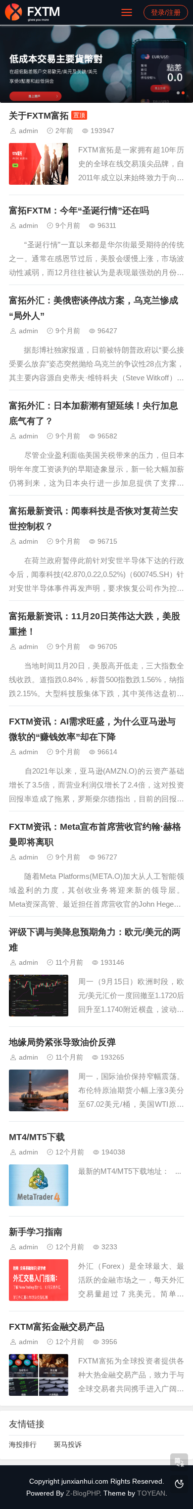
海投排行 (23, 1444)
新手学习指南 (35, 1232)
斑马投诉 (68, 1444)
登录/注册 (166, 12)
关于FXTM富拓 (39, 116)
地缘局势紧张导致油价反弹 (62, 1042)
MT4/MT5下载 (37, 1137)
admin (28, 131)
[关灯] (179, 1484)
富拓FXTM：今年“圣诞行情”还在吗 (79, 211)
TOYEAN (151, 1493)
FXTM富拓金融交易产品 (56, 1327)
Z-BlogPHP (82, 1493)
